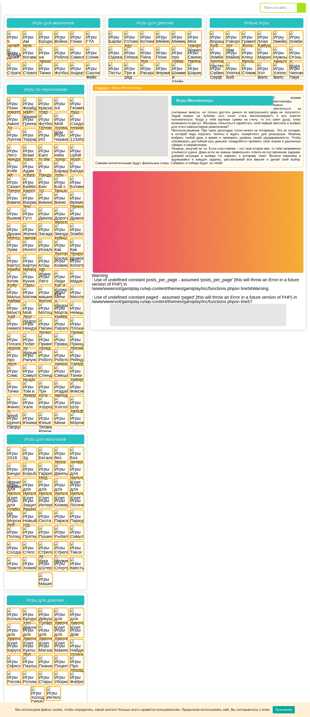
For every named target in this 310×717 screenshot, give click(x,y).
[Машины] (45, 579)
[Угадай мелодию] (61, 387)
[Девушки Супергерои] (45, 615)
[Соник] (92, 53)
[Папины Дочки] (45, 324)
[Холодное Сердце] (37, 693)
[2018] (14, 454)
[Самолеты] (77, 53)
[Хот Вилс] (264, 69)
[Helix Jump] (61, 151)
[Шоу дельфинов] (77, 403)
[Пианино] (45, 662)
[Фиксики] (77, 387)
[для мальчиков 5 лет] (14, 485)
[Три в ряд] (131, 69)
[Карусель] (14, 646)
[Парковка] (61, 517)
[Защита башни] (29, 501)
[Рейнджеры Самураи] (77, 356)
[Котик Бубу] (14, 277)
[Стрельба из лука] (45, 548)
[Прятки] (29, 532)
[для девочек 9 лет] (61, 630)
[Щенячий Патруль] (14, 419)
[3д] (29, 454)
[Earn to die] (45, 151)
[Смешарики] (61, 371)
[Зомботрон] (77, 230)
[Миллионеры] (77, 293)
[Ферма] (162, 69)
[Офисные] (14, 662)
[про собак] (178, 53)
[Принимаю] (304, 709)
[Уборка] (61, 678)
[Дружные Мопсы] (14, 230)
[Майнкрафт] (232, 53)
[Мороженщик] (77, 419)
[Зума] (14, 245)
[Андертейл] (77, 69)
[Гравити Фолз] (248, 37)
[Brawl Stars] (29, 151)
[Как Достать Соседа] (61, 245)
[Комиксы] (61, 261)
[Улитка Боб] (232, 69)
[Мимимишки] (178, 37)
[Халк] (29, 403)
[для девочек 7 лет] (29, 630)
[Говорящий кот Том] (232, 37)
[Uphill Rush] (77, 151)
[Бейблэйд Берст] (29, 182)
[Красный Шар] (45, 104)
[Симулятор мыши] (29, 371)
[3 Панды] (45, 167)
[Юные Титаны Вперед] (45, 419)
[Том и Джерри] (29, 387)
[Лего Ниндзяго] (14, 151)
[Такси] (77, 548)
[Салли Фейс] (92, 69)
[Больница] (14, 615)
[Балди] (77, 167)
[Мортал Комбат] (61, 308)
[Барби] (115, 37)
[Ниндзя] (29, 324)
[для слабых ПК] (14, 501)
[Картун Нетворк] (29, 261)
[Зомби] (296, 37)
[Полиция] (14, 532)
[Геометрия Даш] (77, 104)
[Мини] (61, 419)
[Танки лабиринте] (77, 371)
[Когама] (29, 53)
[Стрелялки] (29, 69)
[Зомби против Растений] (216, 53)
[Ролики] (29, 678)
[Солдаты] (14, 548)
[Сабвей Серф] (216, 69)
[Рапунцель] (29, 356)
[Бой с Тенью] (61, 182)
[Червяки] (61, 135)
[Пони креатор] (14, 104)
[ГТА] (92, 37)
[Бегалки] (45, 454)
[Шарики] (194, 69)
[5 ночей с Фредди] (14, 37)
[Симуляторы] (77, 532)
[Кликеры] (61, 501)
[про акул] (14, 356)
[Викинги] (45, 198)
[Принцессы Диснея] (77, 340)
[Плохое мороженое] (14, 340)
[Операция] (131, 53)
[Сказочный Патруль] (14, 182)
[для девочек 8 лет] (45, 630)
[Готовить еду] (131, 37)
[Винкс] (61, 198)
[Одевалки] (115, 53)
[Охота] (45, 517)
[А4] (61, 104)
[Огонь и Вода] (296, 53)
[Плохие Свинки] (77, 324)
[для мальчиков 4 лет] (77, 469)
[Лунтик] (14, 135)
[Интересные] (45, 501)
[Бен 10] (45, 182)
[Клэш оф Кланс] (45, 261)
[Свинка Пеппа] (194, 53)
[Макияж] (61, 646)
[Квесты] (77, 564)
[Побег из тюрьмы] (29, 340)
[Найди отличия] (77, 646)
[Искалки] (45, 245)
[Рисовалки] (14, 678)
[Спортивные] (61, 564)
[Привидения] (61, 340)
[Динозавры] (45, 214)
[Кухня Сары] (29, 277)
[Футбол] (61, 69)
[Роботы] (45, 356)
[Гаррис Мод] (45, 469)
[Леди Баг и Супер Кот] (61, 277)
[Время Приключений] (77, 198)
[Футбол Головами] (45, 120)
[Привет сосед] (45, 340)
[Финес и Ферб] (14, 403)
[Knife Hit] (14, 167)
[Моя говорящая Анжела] (194, 37)
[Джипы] (61, 469)
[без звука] (61, 454)
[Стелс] (29, 548)
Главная (101, 88)
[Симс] (14, 371)
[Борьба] (29, 469)
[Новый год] (29, 517)
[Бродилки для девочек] (29, 615)
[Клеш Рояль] (248, 53)
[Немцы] (77, 308)
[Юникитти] (29, 419)
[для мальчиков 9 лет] (77, 485)
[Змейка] (280, 37)
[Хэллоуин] (61, 403)
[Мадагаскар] (77, 277)
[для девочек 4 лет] (61, 615)
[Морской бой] (14, 517)
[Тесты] (115, 69)
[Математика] (29, 293)
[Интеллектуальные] (53, 693)
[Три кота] (45, 387)
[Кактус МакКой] (14, 261)
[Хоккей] (29, 564)
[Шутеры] (45, 564)
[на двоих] (45, 53)
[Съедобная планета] (77, 120)
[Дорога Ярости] (61, 214)
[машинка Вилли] (45, 293)
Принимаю (283, 709)
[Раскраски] (147, 69)
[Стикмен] (248, 69)
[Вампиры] (14, 198)
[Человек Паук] (296, 69)
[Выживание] (14, 214)
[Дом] (77, 630)
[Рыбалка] (61, 532)
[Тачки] (14, 387)
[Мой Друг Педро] (29, 308)
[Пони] (162, 53)
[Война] (61, 37)
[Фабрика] (77, 678)
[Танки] (45, 69)
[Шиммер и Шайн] (178, 69)
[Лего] (45, 277)
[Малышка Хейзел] (14, 293)
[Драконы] (77, 214)
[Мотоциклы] (45, 308)
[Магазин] (45, 646)
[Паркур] (77, 517)
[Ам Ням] (29, 37)
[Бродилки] (45, 37)
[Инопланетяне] (29, 245)
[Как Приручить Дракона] (77, 245)
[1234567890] (77, 135)
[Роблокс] (61, 53)
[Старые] (45, 678)
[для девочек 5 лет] (77, 615)
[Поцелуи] (61, 662)
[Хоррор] (45, 403)
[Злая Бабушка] (264, 37)
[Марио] (264, 53)
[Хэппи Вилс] (280, 69)
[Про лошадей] (77, 662)
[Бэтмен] (77, 182)
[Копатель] (77, 261)
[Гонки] (77, 37)
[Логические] (77, 501)
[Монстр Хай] (14, 308)
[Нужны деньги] (280, 53)
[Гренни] (29, 120)
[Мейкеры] (162, 37)
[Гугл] (29, 214)
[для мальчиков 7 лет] (45, 485)
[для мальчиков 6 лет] (29, 485)
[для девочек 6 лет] (14, 630)
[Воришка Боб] (216, 37)
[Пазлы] (29, 662)
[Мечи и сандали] (61, 293)
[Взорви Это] (29, 198)
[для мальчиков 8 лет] (61, 485)
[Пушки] (45, 532)
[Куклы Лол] (29, 646)
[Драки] (14, 53)
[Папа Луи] (147, 53)
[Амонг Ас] (14, 120)
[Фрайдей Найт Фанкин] (29, 104)
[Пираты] (61, 324)
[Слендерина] (45, 371)
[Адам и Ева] (29, 167)
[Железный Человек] (29, 230)
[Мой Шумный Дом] (61, 120)
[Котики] (147, 37)
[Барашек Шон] (61, 167)
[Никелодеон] (14, 324)
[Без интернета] (77, 454)
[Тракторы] (14, 564)
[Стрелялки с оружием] (61, 548)
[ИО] (45, 135)
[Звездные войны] (61, 230)
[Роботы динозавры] (61, 356)
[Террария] (29, 135)
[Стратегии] (14, 69)
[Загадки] (45, 230)
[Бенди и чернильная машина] (14, 469)
